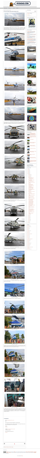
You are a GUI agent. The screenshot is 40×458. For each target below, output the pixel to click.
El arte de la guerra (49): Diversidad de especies (30, 187)
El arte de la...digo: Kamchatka (31, 198)
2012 (28, 221)
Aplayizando (29, 190)
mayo (29, 217)
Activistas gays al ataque (30, 188)
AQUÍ (18, 28)
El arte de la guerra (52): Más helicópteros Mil (31, 180)
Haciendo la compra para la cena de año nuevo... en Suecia (33, 157)
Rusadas (7, 451)
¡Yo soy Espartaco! (32, 139)
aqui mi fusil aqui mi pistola (30, 39)
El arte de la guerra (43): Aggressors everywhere (31, 201)
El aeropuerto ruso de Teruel (33, 148)
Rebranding (29, 183)
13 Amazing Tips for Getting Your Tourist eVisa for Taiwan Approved (31, 38)
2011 (28, 222)
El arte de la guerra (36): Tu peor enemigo (31, 210)
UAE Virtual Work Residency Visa (30, 41)
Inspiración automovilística (31, 196)
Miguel (14, 451)
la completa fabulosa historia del (31, 31)
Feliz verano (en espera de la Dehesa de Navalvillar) (33, 142)
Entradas (29, 14)
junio (29, 216)
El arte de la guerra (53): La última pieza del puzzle (31, 178)
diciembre (29, 174)
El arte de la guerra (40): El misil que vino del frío (31, 205)
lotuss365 (28, 31)
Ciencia (28, 228)
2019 (28, 168)
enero (29, 220)
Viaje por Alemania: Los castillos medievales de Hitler (33, 151)
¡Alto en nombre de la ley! (30, 181)
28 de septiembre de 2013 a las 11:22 (10, 420)
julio (28, 215)
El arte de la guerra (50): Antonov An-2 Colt (30, 184)
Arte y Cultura (28, 226)
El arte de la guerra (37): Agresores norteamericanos (31, 209)
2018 (28, 169)
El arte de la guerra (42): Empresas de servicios (30, 202)
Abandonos (28, 225)
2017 (28, 170)
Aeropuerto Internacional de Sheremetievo (31, 186)
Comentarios (29, 15)
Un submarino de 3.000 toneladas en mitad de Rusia (33, 145)
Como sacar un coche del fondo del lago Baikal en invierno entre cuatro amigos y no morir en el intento (33, 161)
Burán (27, 227)
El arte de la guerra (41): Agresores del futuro (30, 203)
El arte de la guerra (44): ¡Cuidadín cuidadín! (30, 199)
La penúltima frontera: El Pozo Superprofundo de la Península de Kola (33, 137)
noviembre (29, 175)
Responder (6, 432)
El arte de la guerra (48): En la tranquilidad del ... (31, 189)
